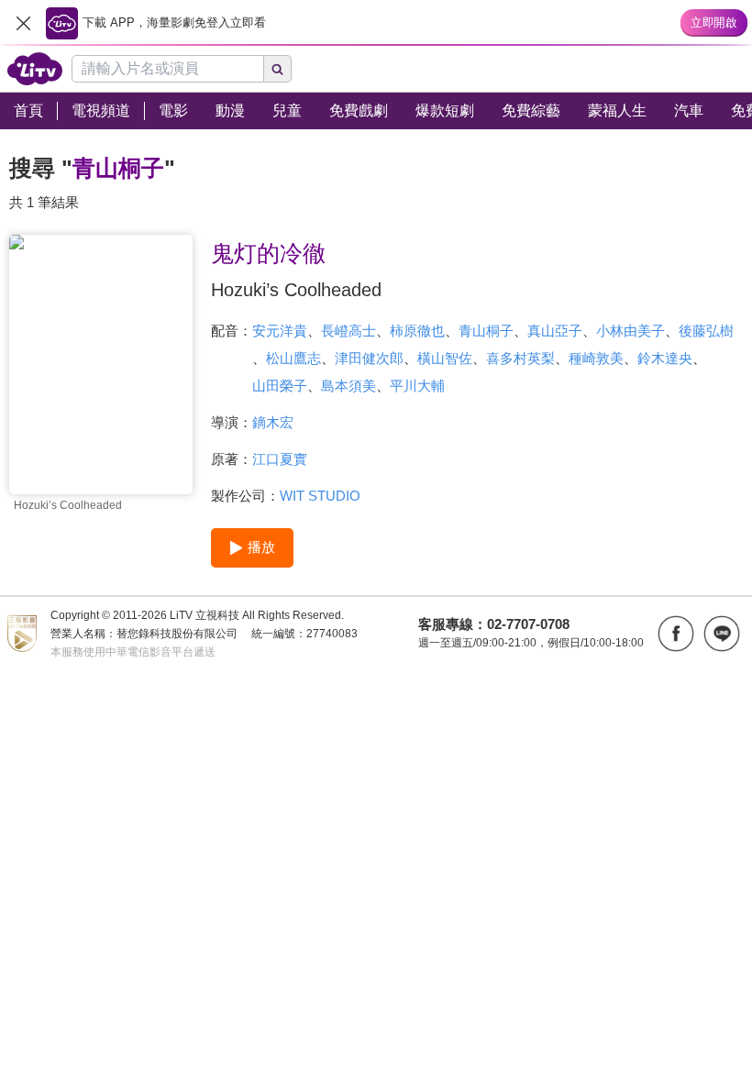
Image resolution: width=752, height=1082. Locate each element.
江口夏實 (279, 459)
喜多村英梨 (520, 358)
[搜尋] (278, 69)
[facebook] (676, 633)
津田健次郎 (369, 358)
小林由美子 (630, 330)
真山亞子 (554, 330)
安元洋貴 (279, 330)
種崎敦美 (596, 358)
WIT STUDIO (320, 495)
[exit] (23, 23)
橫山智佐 (444, 358)
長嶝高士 (348, 330)
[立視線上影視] (34, 68)
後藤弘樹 (706, 330)
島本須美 (348, 385)
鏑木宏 (272, 422)
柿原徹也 (417, 330)
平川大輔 (417, 385)
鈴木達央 (664, 358)
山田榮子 (279, 385)
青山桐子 (486, 330)
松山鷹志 (293, 358)
